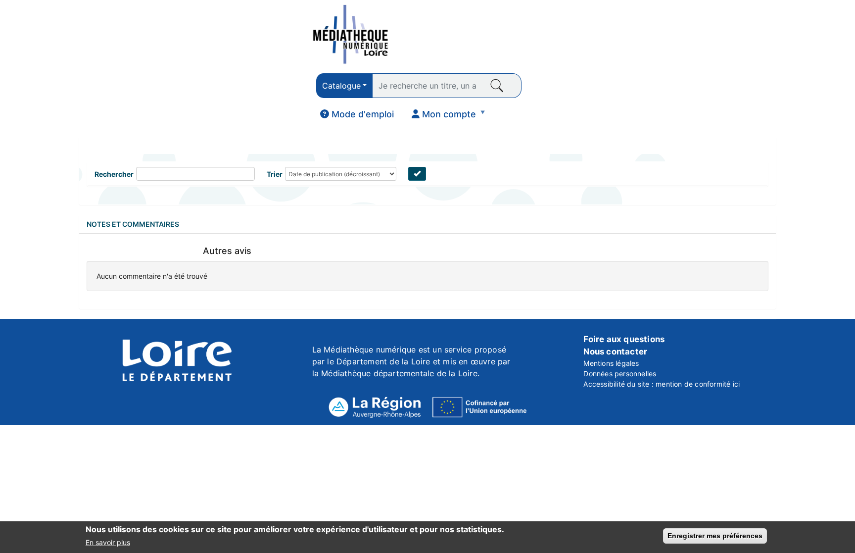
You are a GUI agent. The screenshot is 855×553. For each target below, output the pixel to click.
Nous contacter (615, 351)
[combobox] (344, 85)
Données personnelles (619, 373)
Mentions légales (611, 363)
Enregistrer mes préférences (714, 536)
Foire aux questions (624, 339)
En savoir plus (108, 542)
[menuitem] (357, 114)
